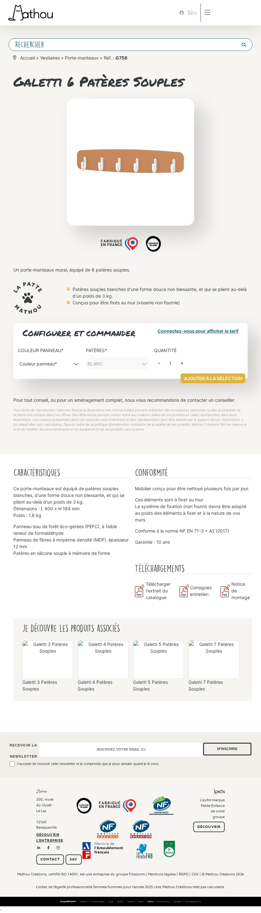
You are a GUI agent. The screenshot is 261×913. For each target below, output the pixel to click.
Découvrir (209, 827)
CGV (195, 874)
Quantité (165, 350)
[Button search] (241, 45)
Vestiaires (50, 57)
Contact (50, 859)
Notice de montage (240, 590)
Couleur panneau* (40, 350)
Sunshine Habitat (97, 901)
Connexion (182, 12)
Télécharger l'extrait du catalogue (158, 590)
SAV (73, 859)
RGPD (183, 874)
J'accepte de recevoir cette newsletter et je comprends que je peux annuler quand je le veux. (88, 764)
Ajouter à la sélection (213, 378)
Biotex (140, 901)
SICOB (120, 901)
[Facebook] (49, 848)
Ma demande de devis (194, 13)
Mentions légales (162, 874)
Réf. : (115, 57)
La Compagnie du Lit (193, 901)
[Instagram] (58, 848)
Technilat (130, 901)
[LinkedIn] (39, 848)
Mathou (150, 901)
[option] (47, 669)
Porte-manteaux (82, 57)
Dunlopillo (177, 901)
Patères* (96, 350)
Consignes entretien (201, 591)
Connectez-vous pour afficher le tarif (198, 331)
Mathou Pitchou (164, 901)
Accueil (27, 57)
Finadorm (137, 874)
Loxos (111, 901)
